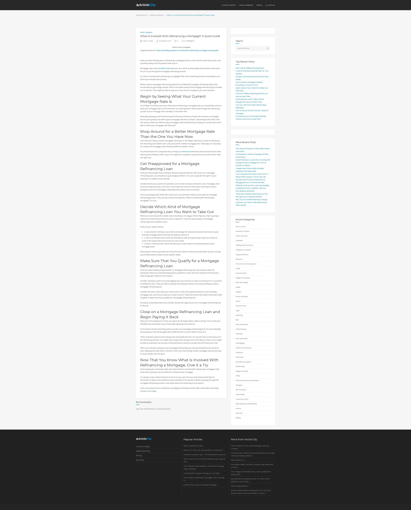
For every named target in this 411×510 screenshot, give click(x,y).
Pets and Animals (242, 338)
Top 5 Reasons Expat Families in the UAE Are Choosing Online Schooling (203, 467)
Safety (238, 376)
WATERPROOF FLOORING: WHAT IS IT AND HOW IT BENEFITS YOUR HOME (250, 480)
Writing (238, 418)
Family (238, 268)
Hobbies (238, 292)
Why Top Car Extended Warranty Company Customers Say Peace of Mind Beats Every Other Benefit (251, 202)
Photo (174, 47)
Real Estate (239, 357)
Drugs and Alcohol (242, 255)
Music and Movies (242, 324)
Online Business (241, 329)
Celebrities (239, 240)
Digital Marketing (143, 451)
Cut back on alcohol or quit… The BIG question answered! (205, 454)
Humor (238, 301)
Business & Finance (242, 231)
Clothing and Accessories (244, 245)
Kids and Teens (241, 306)
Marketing (239, 315)
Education (239, 259)
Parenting (239, 334)
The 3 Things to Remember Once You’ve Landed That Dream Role (251, 473)
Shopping (239, 385)
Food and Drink (241, 273)
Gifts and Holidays (242, 282)
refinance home (188, 151)
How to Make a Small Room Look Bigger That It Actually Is (203, 479)
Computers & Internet (243, 250)
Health (238, 287)
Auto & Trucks (241, 226)
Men (237, 320)
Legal (237, 310)
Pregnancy (239, 352)
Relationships (240, 366)
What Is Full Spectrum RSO (194, 446)
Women (238, 408)
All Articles (140, 460)
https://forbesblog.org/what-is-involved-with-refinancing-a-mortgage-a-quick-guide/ (187, 50)
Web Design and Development (246, 404)
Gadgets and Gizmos (243, 278)
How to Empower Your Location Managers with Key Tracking (250, 447)
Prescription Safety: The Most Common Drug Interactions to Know (252, 465)
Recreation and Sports (243, 362)
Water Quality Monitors (240, 486)
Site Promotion (241, 390)
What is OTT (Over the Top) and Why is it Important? (204, 450)
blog (154, 391)
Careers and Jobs (241, 236)
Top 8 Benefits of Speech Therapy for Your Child (202, 473)
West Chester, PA (238, 460)
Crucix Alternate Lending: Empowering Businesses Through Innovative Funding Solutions (252, 454)
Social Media (240, 394)
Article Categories (157, 15)
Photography (240, 343)
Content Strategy (143, 446)
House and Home (242, 296)
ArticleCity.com (141, 15)
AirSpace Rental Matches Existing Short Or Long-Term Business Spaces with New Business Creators (251, 491)
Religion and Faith (242, 371)
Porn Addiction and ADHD (245, 191)
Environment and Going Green (246, 264)
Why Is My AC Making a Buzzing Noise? (250, 68)
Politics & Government (243, 348)
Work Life (239, 413)
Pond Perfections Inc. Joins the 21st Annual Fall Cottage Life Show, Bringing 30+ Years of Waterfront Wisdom (253, 162)
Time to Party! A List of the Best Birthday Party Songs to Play (204, 460)
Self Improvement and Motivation (247, 380)
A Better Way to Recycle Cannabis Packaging (200, 485)
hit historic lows (164, 68)
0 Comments (189, 41)
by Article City (165, 41)
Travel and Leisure (242, 399)
